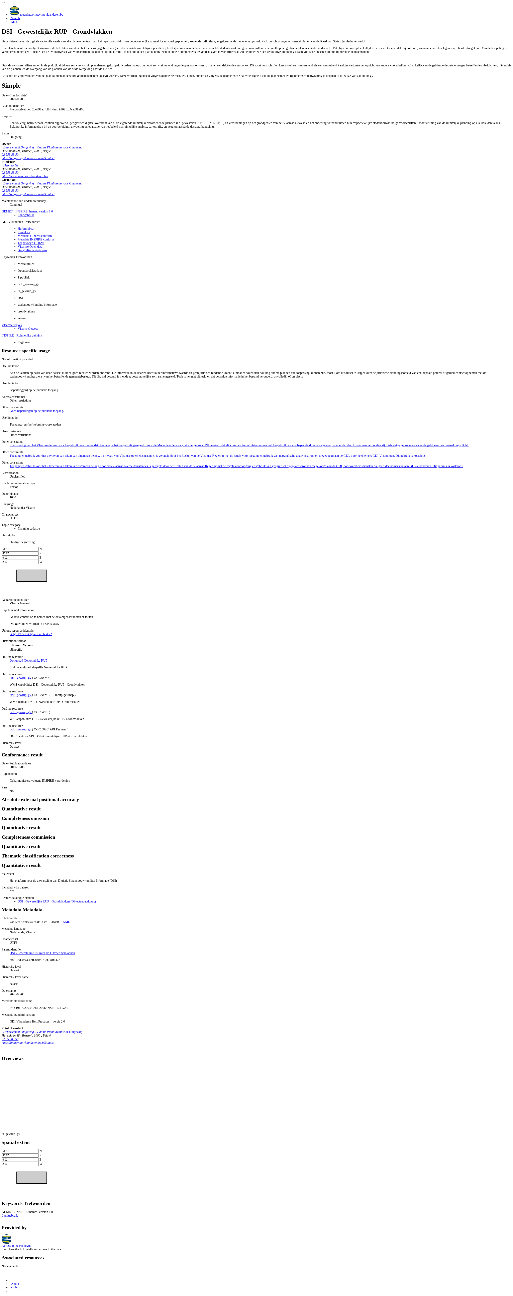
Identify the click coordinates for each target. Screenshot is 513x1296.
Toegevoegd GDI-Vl (31, 243)
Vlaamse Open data (30, 246)
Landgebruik (26, 215)
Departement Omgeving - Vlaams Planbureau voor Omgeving (42, 147)
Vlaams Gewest (28, 328)
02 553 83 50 (10, 154)
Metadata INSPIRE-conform (36, 239)
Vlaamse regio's (12, 325)
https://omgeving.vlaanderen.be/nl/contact (28, 158)
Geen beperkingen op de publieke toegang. (37, 411)
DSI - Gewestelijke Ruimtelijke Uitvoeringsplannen (42, 953)
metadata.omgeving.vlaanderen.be (41, 14)
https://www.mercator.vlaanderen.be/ (25, 176)
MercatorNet (11, 165)
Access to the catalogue (16, 1245)
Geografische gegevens (32, 250)
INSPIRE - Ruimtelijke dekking (22, 335)
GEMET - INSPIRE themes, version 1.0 (27, 211)
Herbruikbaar (26, 228)
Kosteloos (24, 232)
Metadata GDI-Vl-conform (35, 235)
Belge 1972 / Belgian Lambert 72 (31, 634)
